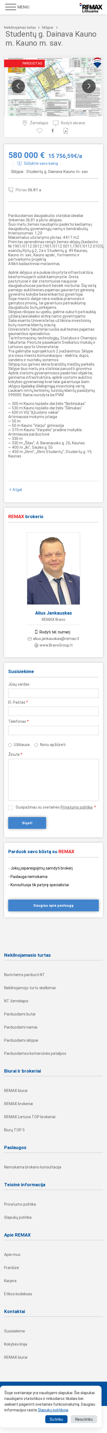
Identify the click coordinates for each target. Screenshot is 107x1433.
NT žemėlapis (16, 1001)
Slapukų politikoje (53, 1410)
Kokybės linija (15, 1344)
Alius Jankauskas (53, 613)
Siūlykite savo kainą (41, 163)
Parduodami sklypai (21, 1040)
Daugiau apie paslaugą (53, 905)
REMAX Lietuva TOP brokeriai (29, 1117)
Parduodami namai (20, 1027)
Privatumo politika (76, 807)
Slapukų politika (18, 1217)
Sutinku (56, 1419)
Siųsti (27, 823)
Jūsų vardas (18, 684)
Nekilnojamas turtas (20, 27)
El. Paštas (18, 702)
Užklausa (22, 744)
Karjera (10, 1281)
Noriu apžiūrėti (53, 744)
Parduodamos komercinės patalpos (35, 1053)
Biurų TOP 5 (14, 1130)
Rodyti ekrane (73, 123)
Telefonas (18, 721)
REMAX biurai (15, 1090)
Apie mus (12, 1254)
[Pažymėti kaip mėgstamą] (40, 130)
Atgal (17, 489)
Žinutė (15, 754)
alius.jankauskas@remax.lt (56, 638)
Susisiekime (14, 1331)
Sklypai (47, 27)
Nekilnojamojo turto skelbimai (30, 988)
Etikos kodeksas (18, 1294)
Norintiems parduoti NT (24, 975)
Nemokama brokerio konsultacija (32, 1167)
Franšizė (11, 1267)
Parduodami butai (19, 1014)
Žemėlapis (39, 123)
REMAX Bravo (53, 619)
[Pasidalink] (53, 130)
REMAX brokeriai (18, 1104)
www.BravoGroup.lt (56, 645)
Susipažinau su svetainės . (56, 807)
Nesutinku (84, 1419)
